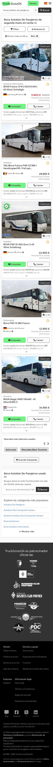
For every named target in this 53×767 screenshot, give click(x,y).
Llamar (39, 106)
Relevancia (39, 29)
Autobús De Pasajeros (14, 504)
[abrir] (26, 118)
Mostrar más (27, 531)
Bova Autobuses (11, 521)
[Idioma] (45, 3)
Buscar (46, 10)
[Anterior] (4, 62)
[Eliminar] (35, 10)
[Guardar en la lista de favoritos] (48, 84)
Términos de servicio (25, 761)
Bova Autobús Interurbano (16, 526)
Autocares (11, 449)
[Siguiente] (49, 62)
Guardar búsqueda (27, 459)
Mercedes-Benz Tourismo (34, 449)
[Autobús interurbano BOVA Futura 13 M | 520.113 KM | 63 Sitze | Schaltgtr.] (26, 62)
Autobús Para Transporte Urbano (19, 510)
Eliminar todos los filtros (17, 36)
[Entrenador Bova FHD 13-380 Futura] (26, 298)
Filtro (16, 29)
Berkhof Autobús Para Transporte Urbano (23, 515)
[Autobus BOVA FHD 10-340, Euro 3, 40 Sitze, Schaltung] (26, 219)
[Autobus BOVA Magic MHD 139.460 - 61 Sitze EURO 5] (26, 374)
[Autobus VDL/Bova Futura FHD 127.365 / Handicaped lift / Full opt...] (26, 141)
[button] (50, 3)
